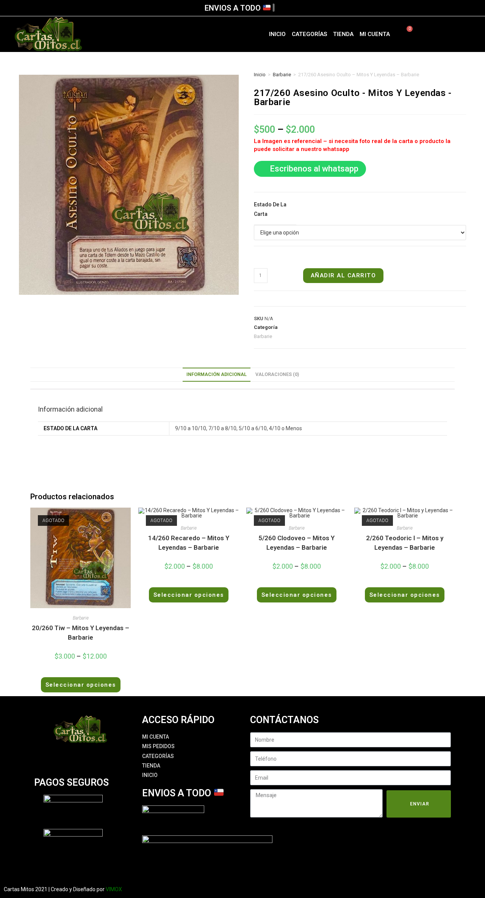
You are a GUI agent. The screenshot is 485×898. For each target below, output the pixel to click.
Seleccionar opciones (80, 684)
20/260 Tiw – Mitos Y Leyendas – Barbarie (80, 633)
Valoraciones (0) (277, 374)
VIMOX (114, 889)
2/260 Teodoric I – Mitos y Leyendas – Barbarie (404, 543)
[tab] (216, 374)
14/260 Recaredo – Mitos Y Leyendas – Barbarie (188, 543)
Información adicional (216, 374)
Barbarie (282, 74)
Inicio (277, 34)
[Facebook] (437, 34)
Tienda (343, 34)
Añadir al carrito (343, 275)
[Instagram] (450, 34)
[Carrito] (405, 34)
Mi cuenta (375, 34)
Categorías (309, 34)
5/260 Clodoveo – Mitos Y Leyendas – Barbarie (296, 543)
